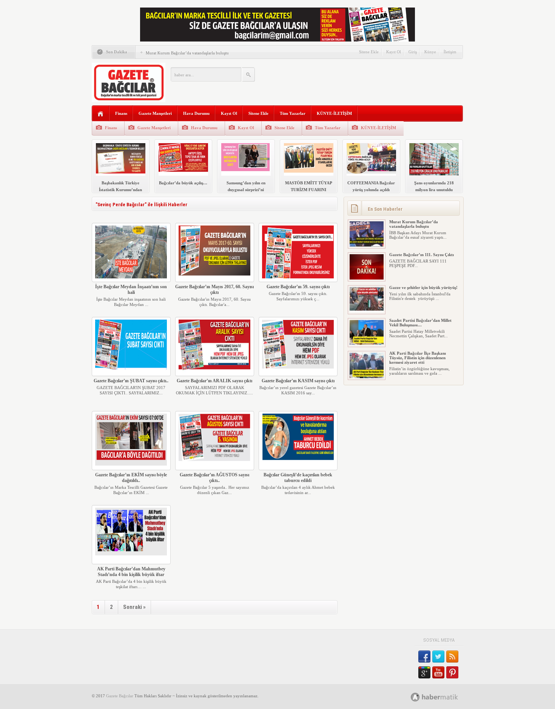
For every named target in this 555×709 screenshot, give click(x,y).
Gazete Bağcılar (119, 696)
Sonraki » (134, 607)
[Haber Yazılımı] (443, 697)
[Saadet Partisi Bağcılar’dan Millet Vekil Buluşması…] (367, 343)
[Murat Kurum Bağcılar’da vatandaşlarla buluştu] (367, 245)
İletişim (450, 51)
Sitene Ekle (369, 51)
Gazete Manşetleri (155, 113)
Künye (430, 51)
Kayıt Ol (393, 51)
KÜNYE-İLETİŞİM (334, 113)
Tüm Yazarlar (292, 113)
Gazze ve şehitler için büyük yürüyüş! (423, 287)
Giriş (413, 51)
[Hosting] (415, 697)
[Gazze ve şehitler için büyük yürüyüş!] (367, 311)
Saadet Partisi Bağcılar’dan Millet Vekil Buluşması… (420, 322)
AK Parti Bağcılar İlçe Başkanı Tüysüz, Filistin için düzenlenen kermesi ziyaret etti (417, 358)
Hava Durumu (196, 113)
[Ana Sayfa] (100, 114)
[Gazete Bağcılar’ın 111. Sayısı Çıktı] (367, 278)
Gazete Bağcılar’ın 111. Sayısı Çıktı (421, 254)
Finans (121, 113)
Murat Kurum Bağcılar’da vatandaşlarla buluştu (187, 53)
